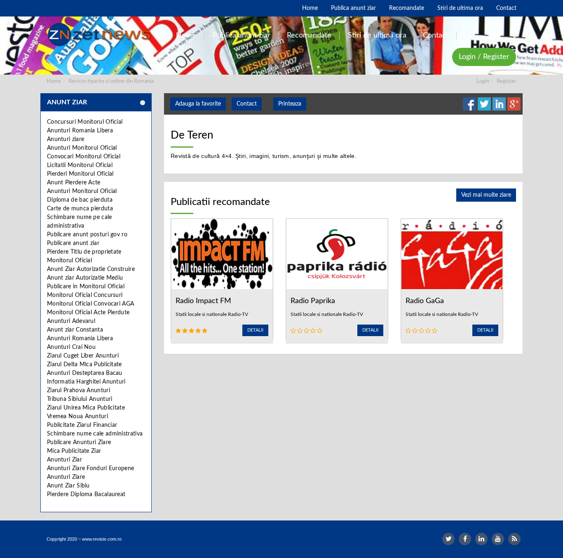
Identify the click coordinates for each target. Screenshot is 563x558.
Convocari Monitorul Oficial (83, 157)
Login (482, 81)
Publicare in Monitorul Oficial (85, 287)
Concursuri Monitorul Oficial (84, 122)
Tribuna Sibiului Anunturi (80, 399)
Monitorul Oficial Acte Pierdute (88, 312)
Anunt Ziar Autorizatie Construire (91, 269)
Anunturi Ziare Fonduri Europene (90, 468)
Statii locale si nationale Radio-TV (212, 314)
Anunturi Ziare (66, 477)
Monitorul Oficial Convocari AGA (90, 304)
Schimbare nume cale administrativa (95, 434)
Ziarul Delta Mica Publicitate (84, 364)
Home (54, 81)
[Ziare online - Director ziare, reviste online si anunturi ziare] (101, 35)
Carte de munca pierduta (80, 209)
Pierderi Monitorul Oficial (80, 174)
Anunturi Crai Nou (71, 347)
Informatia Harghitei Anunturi (86, 382)
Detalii (255, 330)
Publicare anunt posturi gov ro (87, 235)
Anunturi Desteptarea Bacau (84, 373)
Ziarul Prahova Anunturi (78, 390)
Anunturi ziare (65, 139)
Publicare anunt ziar (73, 243)
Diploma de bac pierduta (80, 200)
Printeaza (289, 104)
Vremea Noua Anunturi (77, 416)
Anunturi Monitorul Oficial (82, 148)
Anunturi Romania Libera (80, 131)
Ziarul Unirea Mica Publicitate (86, 408)
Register (506, 81)
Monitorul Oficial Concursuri (84, 295)
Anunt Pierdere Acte (74, 183)
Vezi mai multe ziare (486, 195)
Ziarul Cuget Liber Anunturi (83, 356)
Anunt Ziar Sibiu (68, 486)
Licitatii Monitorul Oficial (80, 165)
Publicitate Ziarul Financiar (82, 425)
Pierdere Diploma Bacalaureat (86, 494)
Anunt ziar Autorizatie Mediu (85, 278)
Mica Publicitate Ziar (74, 451)
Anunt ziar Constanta (75, 330)
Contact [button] (247, 104)
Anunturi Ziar (64, 460)
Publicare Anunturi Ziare (79, 442)
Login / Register (484, 57)
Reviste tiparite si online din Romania (111, 81)
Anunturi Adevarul (71, 321)
